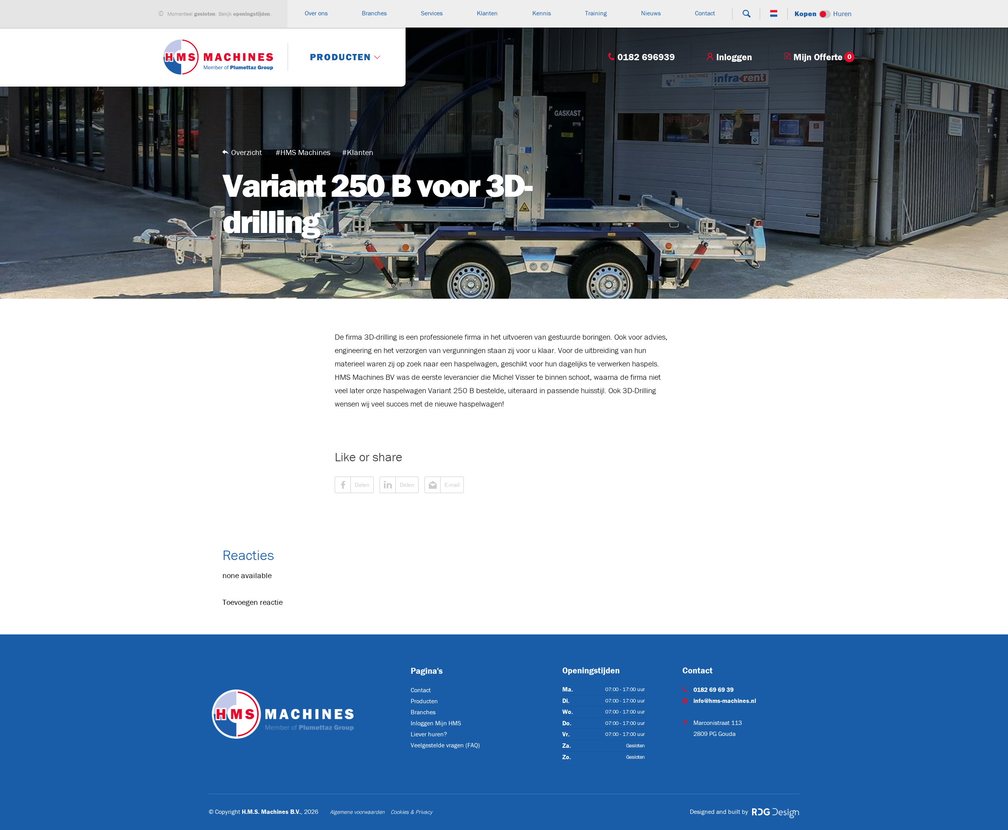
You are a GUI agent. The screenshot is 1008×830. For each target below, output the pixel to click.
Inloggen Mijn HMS (436, 723)
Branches (423, 712)
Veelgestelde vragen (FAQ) (445, 745)
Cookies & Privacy (411, 811)
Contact (421, 690)
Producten (424, 701)
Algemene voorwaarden (357, 811)
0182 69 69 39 (713, 689)
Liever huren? (429, 734)
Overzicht (246, 152)
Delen (362, 484)
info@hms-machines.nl (724, 700)
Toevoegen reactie (252, 602)
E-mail (452, 484)
